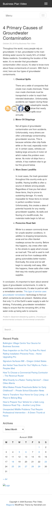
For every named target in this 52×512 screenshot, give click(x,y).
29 (39, 466)
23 (46, 461)
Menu (9, 15)
